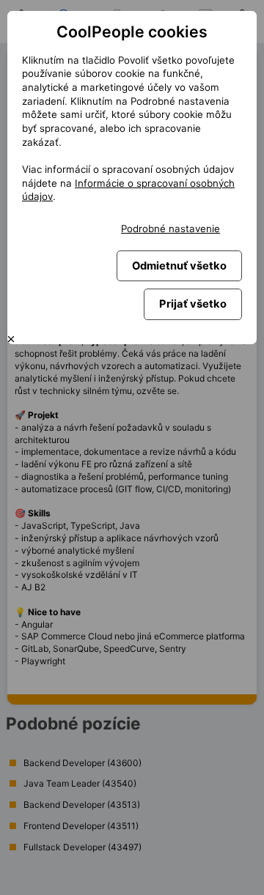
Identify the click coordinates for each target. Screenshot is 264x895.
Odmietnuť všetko (179, 265)
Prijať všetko (193, 304)
